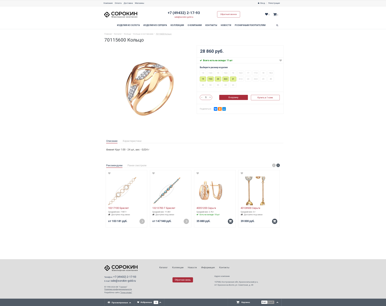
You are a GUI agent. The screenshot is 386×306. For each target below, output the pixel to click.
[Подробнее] (142, 221)
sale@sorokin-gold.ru (183, 17)
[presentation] (119, 302)
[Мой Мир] (224, 109)
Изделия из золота (128, 25)
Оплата (118, 3)
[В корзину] (230, 221)
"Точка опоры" (126, 293)
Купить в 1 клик (265, 97)
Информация (208, 267)
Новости (226, 25)
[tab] (111, 141)
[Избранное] (280, 60)
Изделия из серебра (155, 25)
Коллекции (177, 25)
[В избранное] (109, 173)
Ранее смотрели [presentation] (137, 165)
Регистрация (274, 3)
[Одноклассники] (220, 109)
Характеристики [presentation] (132, 140)
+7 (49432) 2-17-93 (184, 13)
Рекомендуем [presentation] (114, 165)
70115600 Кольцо (164, 34)
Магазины (139, 3)
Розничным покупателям (250, 25)
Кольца (127, 34)
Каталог (118, 34)
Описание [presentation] (111, 140)
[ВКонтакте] (215, 109)
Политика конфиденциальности (118, 289)
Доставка (128, 3)
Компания (108, 3)
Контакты (211, 25)
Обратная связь (183, 280)
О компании (195, 25)
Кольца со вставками (143, 34)
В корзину (233, 97)
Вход (262, 3)
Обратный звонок (228, 14)
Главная (108, 34)
